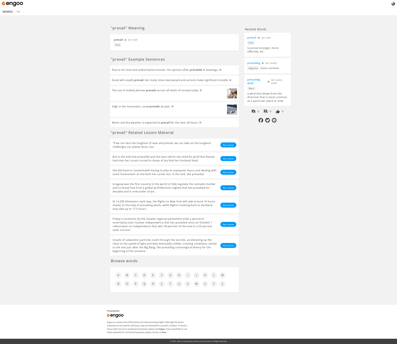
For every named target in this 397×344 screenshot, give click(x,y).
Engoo (162, 329)
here (164, 332)
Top (18, 11)
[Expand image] (232, 93)
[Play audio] (126, 40)
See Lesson (228, 145)
